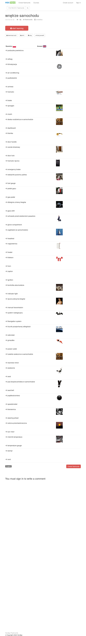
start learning (17, 28)
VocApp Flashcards (11, 633)
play (30, 35)
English (8, 466)
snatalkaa (39, 19)
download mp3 (12, 35)
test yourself (40, 35)
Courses (36, 3)
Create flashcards (24, 3)
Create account (68, 3)
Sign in (78, 3)
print (22, 35)
